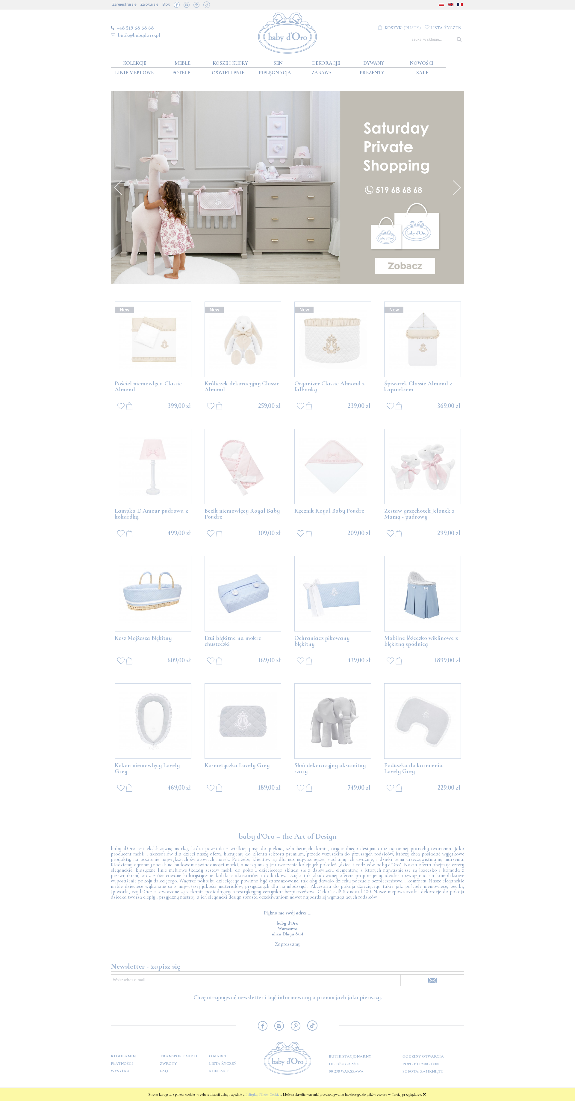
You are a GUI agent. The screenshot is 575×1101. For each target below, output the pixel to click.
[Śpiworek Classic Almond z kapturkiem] (422, 339)
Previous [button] (118, 187)
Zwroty (168, 1063)
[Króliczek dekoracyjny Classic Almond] (243, 339)
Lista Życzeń (223, 1063)
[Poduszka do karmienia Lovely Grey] (422, 721)
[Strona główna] (287, 32)
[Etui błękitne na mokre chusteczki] (243, 593)
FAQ (164, 1071)
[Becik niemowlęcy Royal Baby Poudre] (243, 466)
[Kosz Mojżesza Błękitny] (153, 593)
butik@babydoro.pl (139, 35)
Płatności (122, 1063)
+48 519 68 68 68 (135, 28)
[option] (287, 187)
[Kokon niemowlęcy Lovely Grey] (153, 721)
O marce (218, 1056)
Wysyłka (120, 1071)
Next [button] (456, 187)
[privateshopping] (287, 187)
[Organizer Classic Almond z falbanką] (332, 339)
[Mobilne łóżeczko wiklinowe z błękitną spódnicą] (422, 593)
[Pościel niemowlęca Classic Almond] (153, 339)
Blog (166, 5)
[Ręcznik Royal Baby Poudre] (332, 466)
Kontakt (219, 1071)
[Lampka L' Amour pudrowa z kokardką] (153, 466)
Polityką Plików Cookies (263, 1094)
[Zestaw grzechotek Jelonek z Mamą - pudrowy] (422, 466)
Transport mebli (178, 1056)
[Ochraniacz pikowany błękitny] (332, 593)
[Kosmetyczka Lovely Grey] (243, 721)
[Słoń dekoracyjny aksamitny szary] (332, 721)
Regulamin (123, 1056)
